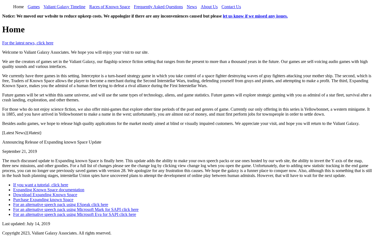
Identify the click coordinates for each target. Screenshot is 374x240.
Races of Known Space (109, 6)
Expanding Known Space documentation (48, 189)
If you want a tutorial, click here (40, 184)
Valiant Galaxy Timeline (64, 6)
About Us (209, 6)
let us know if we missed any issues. (255, 16)
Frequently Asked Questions (158, 6)
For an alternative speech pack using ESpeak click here (60, 204)
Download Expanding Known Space (45, 194)
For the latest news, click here (27, 43)
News (192, 6)
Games (34, 6)
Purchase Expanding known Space (43, 199)
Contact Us (231, 6)
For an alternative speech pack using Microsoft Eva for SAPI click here (74, 214)
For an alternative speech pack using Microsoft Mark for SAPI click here (76, 209)
